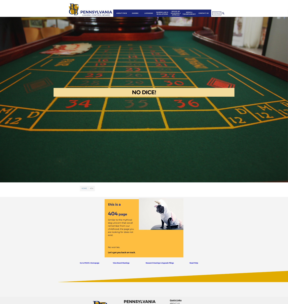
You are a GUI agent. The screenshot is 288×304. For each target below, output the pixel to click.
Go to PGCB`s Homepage (89, 263)
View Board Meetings (121, 263)
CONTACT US (203, 13)
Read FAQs (194, 263)
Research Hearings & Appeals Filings (160, 263)
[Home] (74, 9)
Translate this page (217, 13)
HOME (84, 188)
